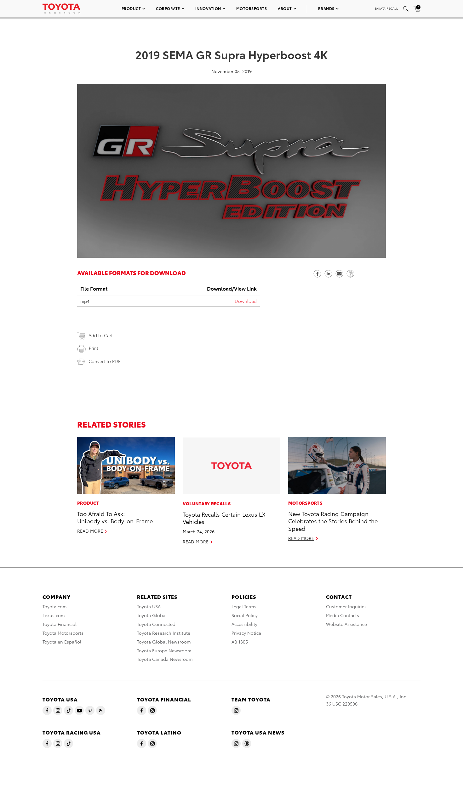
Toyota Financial (60, 624)
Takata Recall (386, 8)
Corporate (168, 8)
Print (93, 348)
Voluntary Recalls (207, 503)
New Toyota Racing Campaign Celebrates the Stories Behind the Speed (333, 520)
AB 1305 (240, 641)
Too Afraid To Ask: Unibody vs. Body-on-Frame (115, 517)
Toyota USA (149, 606)
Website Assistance (346, 624)
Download (246, 301)
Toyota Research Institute (163, 633)
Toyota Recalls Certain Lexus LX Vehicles (224, 517)
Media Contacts (342, 615)
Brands (326, 8)
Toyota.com (55, 606)
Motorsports (251, 8)
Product (131, 8)
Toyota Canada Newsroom (165, 659)
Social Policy (245, 615)
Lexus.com (54, 615)
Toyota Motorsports (63, 633)
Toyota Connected (156, 624)
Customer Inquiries (346, 606)
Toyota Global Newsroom (164, 641)
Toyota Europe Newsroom (164, 650)
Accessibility (244, 624)
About (285, 8)
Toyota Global (152, 615)
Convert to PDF (104, 361)
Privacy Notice (246, 633)
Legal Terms (244, 606)
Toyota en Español (62, 641)
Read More (90, 531)
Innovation (208, 8)
